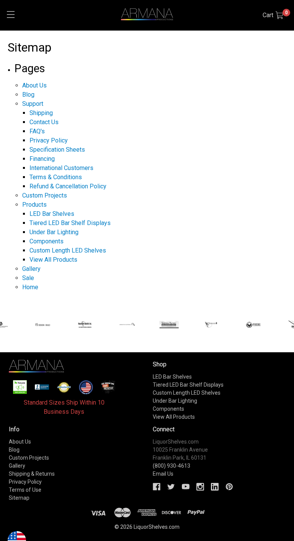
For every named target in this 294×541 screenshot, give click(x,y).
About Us (34, 85)
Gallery (31, 268)
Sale (28, 278)
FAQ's (37, 131)
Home (30, 287)
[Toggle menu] (10, 14)
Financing (42, 158)
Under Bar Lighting (53, 232)
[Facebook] (156, 487)
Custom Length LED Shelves (67, 250)
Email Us (163, 474)
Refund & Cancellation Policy (67, 186)
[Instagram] (200, 487)
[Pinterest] (229, 487)
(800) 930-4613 (171, 466)
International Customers (61, 168)
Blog (28, 94)
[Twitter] (171, 487)
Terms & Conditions (55, 177)
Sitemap (19, 498)
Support (32, 103)
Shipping (41, 113)
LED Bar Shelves (51, 213)
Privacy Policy (48, 140)
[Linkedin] (215, 487)
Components (46, 241)
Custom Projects (44, 195)
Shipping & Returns (32, 474)
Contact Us (44, 122)
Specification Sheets (57, 149)
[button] (20, 387)
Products (34, 204)
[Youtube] (185, 487)
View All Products (53, 259)
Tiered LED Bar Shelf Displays (70, 223)
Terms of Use (25, 490)
